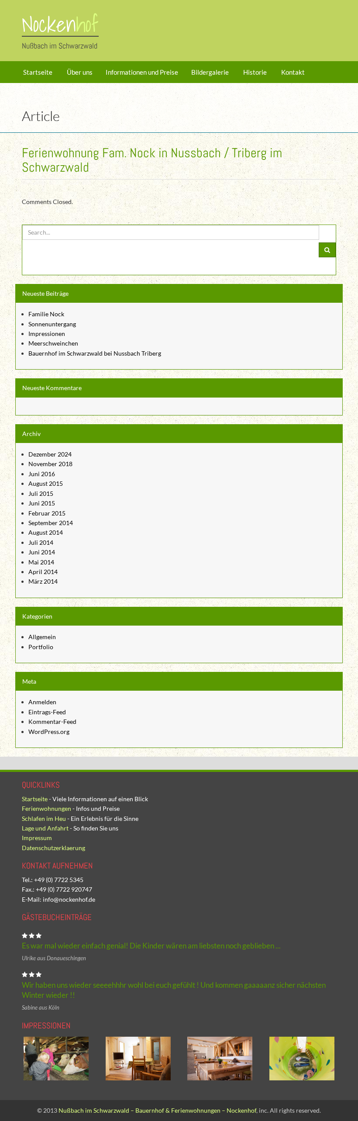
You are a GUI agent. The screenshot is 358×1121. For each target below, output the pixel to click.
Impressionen (46, 333)
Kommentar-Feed (52, 721)
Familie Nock (46, 314)
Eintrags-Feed (47, 712)
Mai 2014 (41, 562)
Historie (254, 72)
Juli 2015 (40, 493)
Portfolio (40, 646)
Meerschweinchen (53, 343)
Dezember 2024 (50, 454)
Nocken (60, 24)
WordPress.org (48, 731)
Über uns (79, 72)
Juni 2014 (41, 552)
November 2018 (50, 463)
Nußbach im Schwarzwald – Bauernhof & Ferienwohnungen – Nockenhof (157, 1110)
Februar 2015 (46, 513)
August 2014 (45, 532)
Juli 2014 (40, 542)
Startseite (37, 72)
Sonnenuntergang (52, 324)
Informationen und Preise (142, 72)
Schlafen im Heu (44, 818)
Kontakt (292, 72)
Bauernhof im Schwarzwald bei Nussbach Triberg (94, 353)
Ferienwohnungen (46, 808)
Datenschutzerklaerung (53, 847)
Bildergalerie (210, 72)
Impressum (37, 837)
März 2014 (43, 581)
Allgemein (42, 636)
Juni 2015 (41, 503)
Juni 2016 (41, 473)
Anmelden (42, 702)
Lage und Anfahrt (45, 828)
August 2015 (45, 483)
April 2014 (43, 571)
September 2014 (50, 522)
